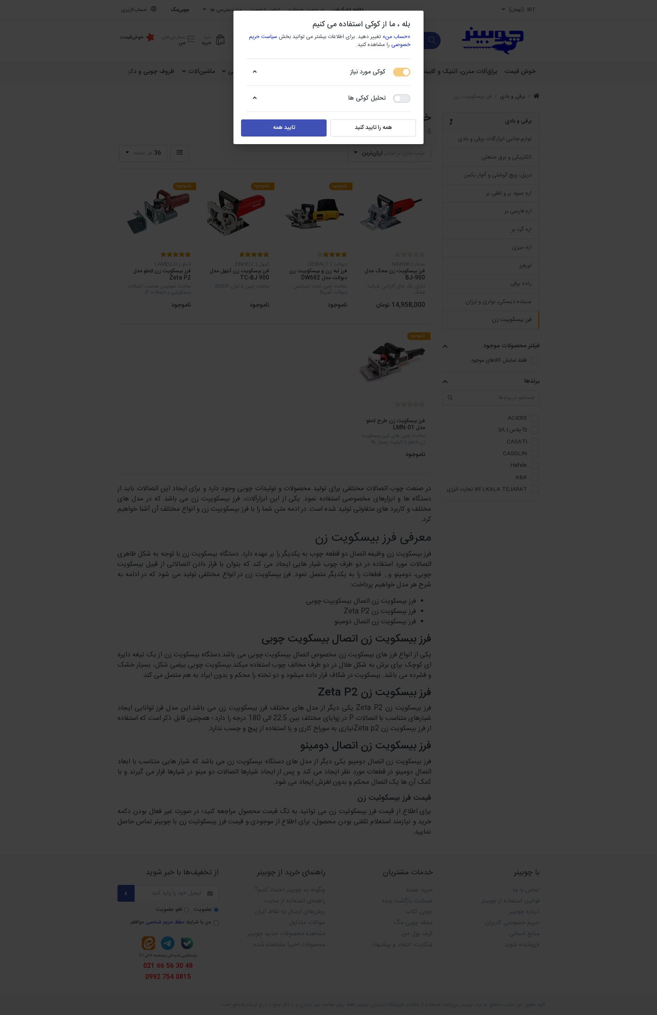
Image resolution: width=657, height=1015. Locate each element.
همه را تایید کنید (373, 127)
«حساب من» (396, 36)
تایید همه (284, 127)
